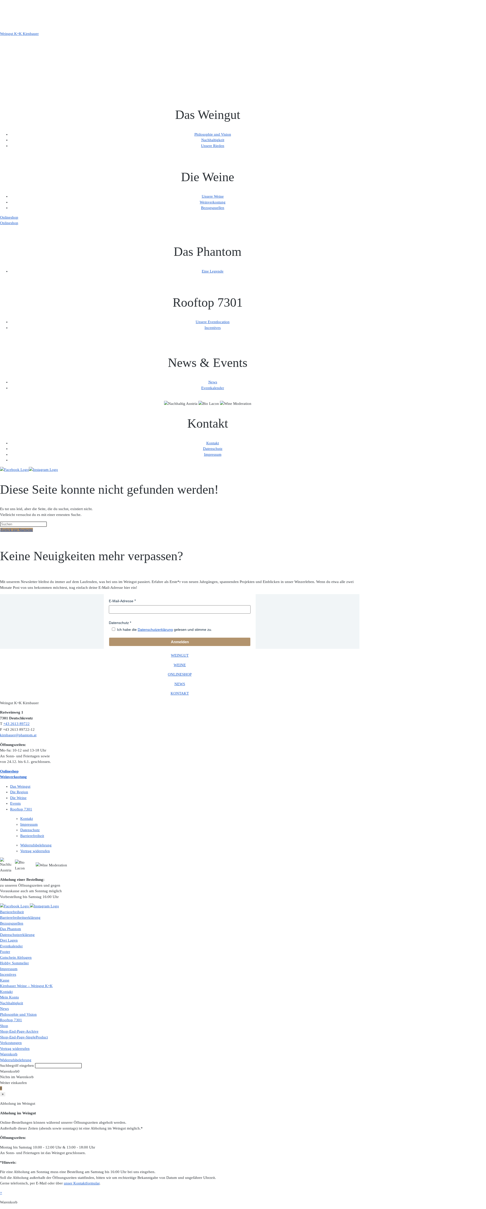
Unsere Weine (213, 196)
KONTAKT (180, 693)
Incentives (213, 328)
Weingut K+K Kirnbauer (19, 34)
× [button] (1, 1193)
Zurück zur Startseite (16, 530)
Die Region (19, 792)
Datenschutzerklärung (155, 630)
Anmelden (180, 642)
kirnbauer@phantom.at (18, 735)
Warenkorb (8, 1054)
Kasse (4, 980)
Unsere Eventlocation (213, 322)
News (212, 382)
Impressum (212, 454)
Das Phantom (10, 929)
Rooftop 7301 (21, 809)
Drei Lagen (9, 940)
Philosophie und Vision (212, 134)
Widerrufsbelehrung (36, 845)
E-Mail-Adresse (121, 601)
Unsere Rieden (212, 146)
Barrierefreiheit (32, 836)
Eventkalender (212, 388)
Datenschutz (212, 449)
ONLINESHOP (180, 674)
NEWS (179, 684)
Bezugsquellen (212, 208)
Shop (4, 1026)
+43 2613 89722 (16, 724)
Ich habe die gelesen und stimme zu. (164, 630)
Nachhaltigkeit (212, 140)
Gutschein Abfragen (16, 957)
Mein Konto (9, 997)
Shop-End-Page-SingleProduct (24, 1037)
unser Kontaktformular (81, 1183)
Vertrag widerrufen (35, 851)
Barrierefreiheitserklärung (20, 917)
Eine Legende (213, 271)
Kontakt (212, 443)
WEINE (180, 665)
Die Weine (18, 798)
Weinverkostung (213, 202)
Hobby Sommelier (14, 963)
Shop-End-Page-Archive (19, 1031)
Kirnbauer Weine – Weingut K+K (26, 986)
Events (15, 803)
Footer (5, 952)
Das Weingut (20, 786)
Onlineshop (9, 217)
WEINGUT (180, 655)
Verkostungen (11, 1043)
